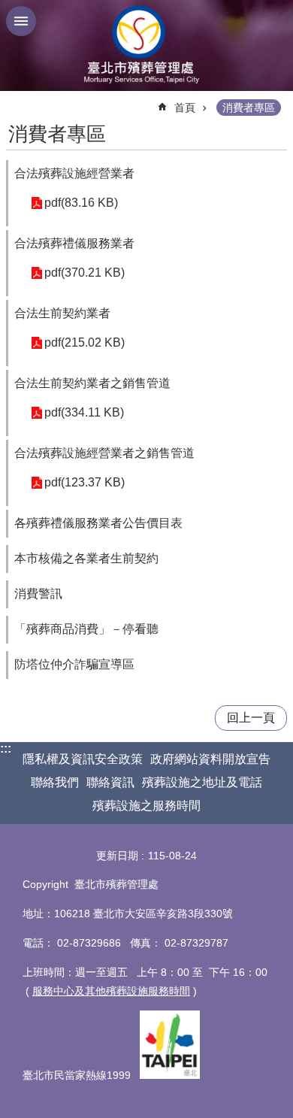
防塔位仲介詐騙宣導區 (74, 664)
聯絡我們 (55, 782)
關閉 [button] (21, 21)
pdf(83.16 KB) (81, 202)
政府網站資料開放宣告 (210, 759)
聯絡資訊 (110, 782)
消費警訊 (38, 593)
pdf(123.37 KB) (84, 482)
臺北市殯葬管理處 (146, 45)
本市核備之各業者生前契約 (86, 558)
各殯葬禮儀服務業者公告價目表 (98, 523)
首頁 (184, 107)
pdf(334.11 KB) (84, 412)
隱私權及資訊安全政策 (83, 759)
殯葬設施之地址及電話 (202, 782)
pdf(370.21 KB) (84, 272)
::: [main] (15, 101)
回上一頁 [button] (251, 717)
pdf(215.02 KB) (84, 342)
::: (5, 748)
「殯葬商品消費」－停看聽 (86, 629)
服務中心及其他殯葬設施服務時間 (111, 991)
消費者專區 (248, 107)
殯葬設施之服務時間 (146, 805)
